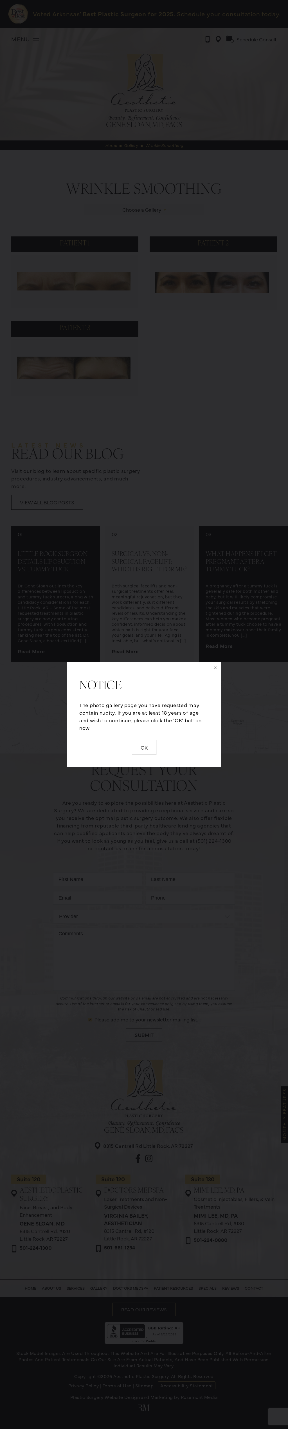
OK (144, 747)
